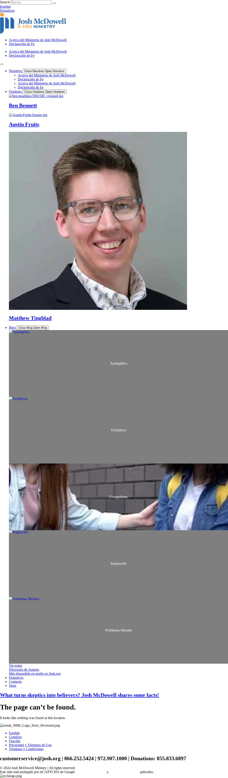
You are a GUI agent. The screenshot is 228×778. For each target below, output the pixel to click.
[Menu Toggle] (2, 64)
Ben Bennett (23, 105)
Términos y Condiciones (26, 749)
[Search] (54, 3)
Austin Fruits (24, 124)
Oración (14, 741)
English (14, 733)
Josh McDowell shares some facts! (79, 695)
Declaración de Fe (22, 44)
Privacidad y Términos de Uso (30, 745)
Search (5, 2)
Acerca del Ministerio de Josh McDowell (38, 40)
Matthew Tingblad (30, 318)
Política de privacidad (91, 772)
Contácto (15, 737)
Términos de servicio (124, 772)
